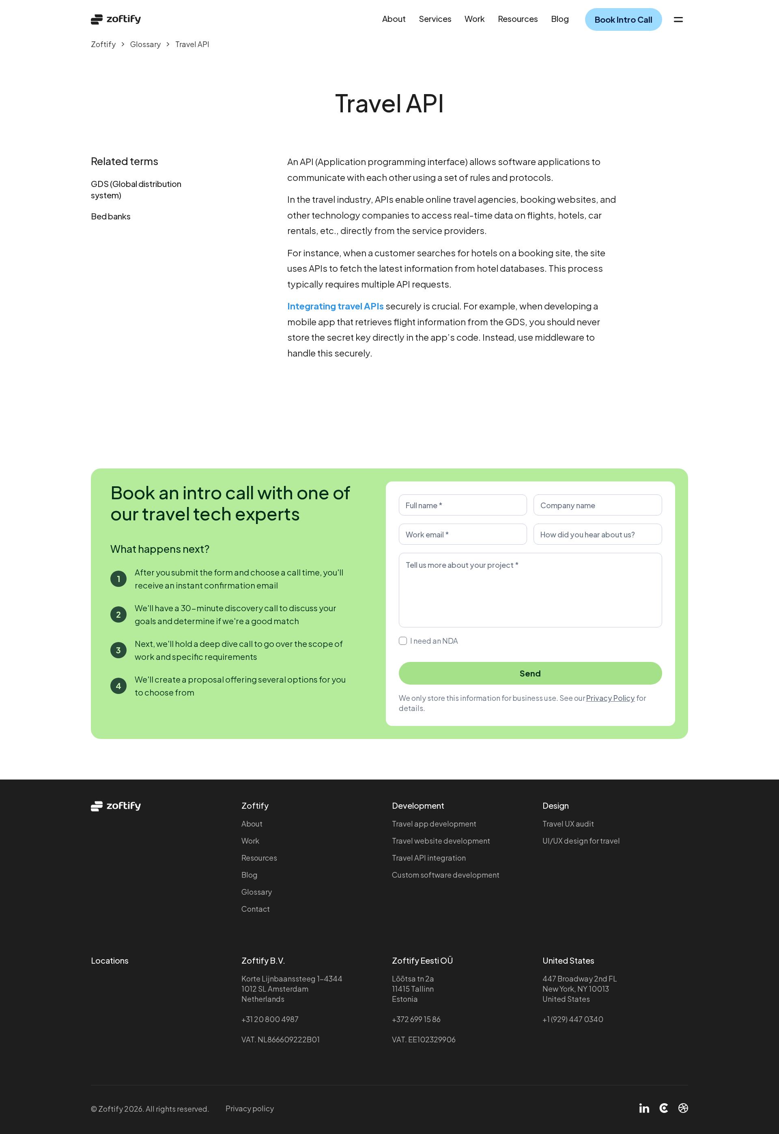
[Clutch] (664, 1108)
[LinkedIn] (644, 1108)
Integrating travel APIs (335, 305)
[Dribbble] (683, 1108)
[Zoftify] (116, 19)
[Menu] (678, 19)
